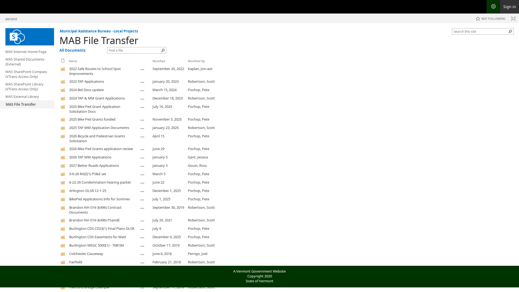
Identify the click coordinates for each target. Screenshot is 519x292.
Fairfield (75, 262)
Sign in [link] (509, 6)
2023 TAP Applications (86, 81)
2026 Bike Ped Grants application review (101, 148)
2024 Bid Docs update (86, 89)
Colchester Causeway (86, 253)
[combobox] (481, 31)
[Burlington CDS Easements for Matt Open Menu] (142, 237)
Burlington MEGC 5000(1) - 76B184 (96, 245)
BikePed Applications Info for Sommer (99, 199)
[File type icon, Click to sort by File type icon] (63, 61)
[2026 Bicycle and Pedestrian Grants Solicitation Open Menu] (142, 137)
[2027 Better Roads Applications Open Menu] (142, 166)
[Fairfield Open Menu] (142, 263)
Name (73, 61)
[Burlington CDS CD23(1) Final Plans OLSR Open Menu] (142, 229)
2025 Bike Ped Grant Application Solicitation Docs (94, 109)
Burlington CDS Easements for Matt (97, 236)
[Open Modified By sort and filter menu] (190, 65)
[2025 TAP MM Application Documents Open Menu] (142, 128)
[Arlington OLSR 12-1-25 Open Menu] (142, 191)
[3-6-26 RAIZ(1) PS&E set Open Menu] (142, 174)
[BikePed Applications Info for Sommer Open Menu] (142, 200)
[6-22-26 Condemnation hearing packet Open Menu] (142, 183)
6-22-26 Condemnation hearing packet (100, 182)
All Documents (72, 50)
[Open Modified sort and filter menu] (154, 65)
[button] (510, 31)
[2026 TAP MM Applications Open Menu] (142, 158)
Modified (158, 61)
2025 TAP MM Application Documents (99, 127)
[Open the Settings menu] (493, 7)
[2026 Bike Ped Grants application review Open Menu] (142, 149)
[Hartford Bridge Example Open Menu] (142, 288)
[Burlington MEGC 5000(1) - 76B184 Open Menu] (142, 246)
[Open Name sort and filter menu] (71, 65)
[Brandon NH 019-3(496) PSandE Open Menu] (142, 221)
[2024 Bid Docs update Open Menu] (142, 90)
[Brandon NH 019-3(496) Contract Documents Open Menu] (142, 208)
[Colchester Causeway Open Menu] (142, 254)
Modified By (196, 61)
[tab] (11, 18)
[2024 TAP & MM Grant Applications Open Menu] (142, 99)
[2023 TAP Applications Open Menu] (142, 82)
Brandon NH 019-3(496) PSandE (94, 220)
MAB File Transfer (98, 40)
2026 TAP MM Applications (90, 157)
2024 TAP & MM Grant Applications (97, 98)
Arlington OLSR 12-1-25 (87, 190)
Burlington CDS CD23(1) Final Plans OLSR (101, 228)
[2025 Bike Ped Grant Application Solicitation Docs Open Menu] (142, 107)
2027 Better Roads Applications (94, 165)
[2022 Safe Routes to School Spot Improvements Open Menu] (142, 69)
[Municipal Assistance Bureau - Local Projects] (29, 36)
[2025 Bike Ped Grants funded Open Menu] (142, 120)
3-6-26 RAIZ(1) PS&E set (87, 173)
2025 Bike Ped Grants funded (92, 119)
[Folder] (63, 70)
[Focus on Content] (513, 19)
